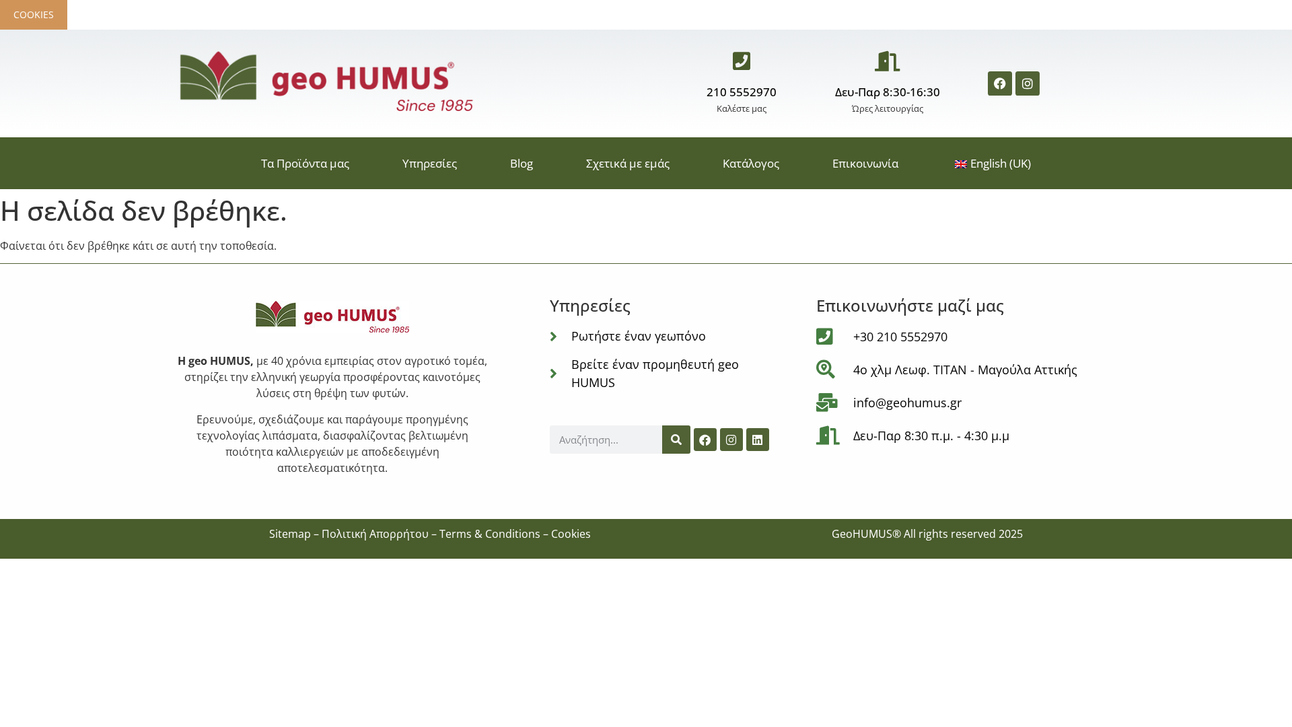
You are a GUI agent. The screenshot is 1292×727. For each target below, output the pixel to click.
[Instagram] (1027, 83)
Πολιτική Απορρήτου (375, 533)
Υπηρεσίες (429, 163)
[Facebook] (1000, 83)
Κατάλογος (751, 163)
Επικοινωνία (865, 163)
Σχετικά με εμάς (628, 163)
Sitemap (290, 533)
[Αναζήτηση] (676, 439)
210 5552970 (742, 92)
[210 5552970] (741, 61)
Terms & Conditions (489, 533)
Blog (521, 163)
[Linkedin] (757, 439)
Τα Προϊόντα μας (305, 163)
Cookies (33, 14)
